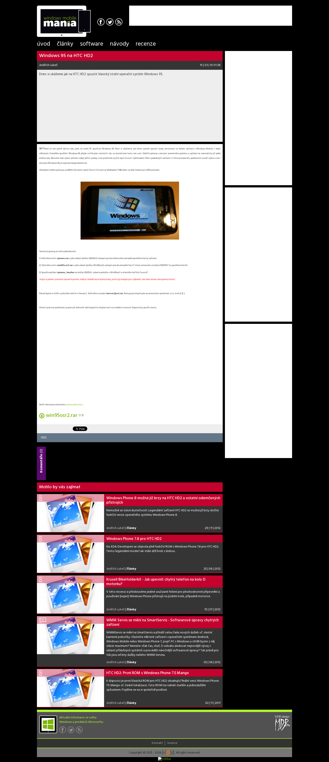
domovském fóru (75, 404)
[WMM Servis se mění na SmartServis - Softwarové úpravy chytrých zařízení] (70, 635)
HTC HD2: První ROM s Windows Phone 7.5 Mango (147, 673)
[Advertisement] (239, 12)
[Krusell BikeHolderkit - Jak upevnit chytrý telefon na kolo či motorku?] (70, 594)
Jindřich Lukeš (48, 65)
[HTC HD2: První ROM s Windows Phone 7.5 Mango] (70, 688)
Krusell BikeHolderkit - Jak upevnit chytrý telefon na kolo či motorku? (155, 582)
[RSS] (119, 22)
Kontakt (157, 743)
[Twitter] (110, 22)
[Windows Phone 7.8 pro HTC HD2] (70, 554)
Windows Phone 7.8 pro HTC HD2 (134, 539)
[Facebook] (101, 22)
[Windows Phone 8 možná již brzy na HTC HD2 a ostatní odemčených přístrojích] (70, 513)
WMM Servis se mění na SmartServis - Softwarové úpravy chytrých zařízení (162, 622)
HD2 (44, 437)
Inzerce (172, 743)
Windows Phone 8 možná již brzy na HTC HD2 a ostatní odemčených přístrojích (163, 500)
